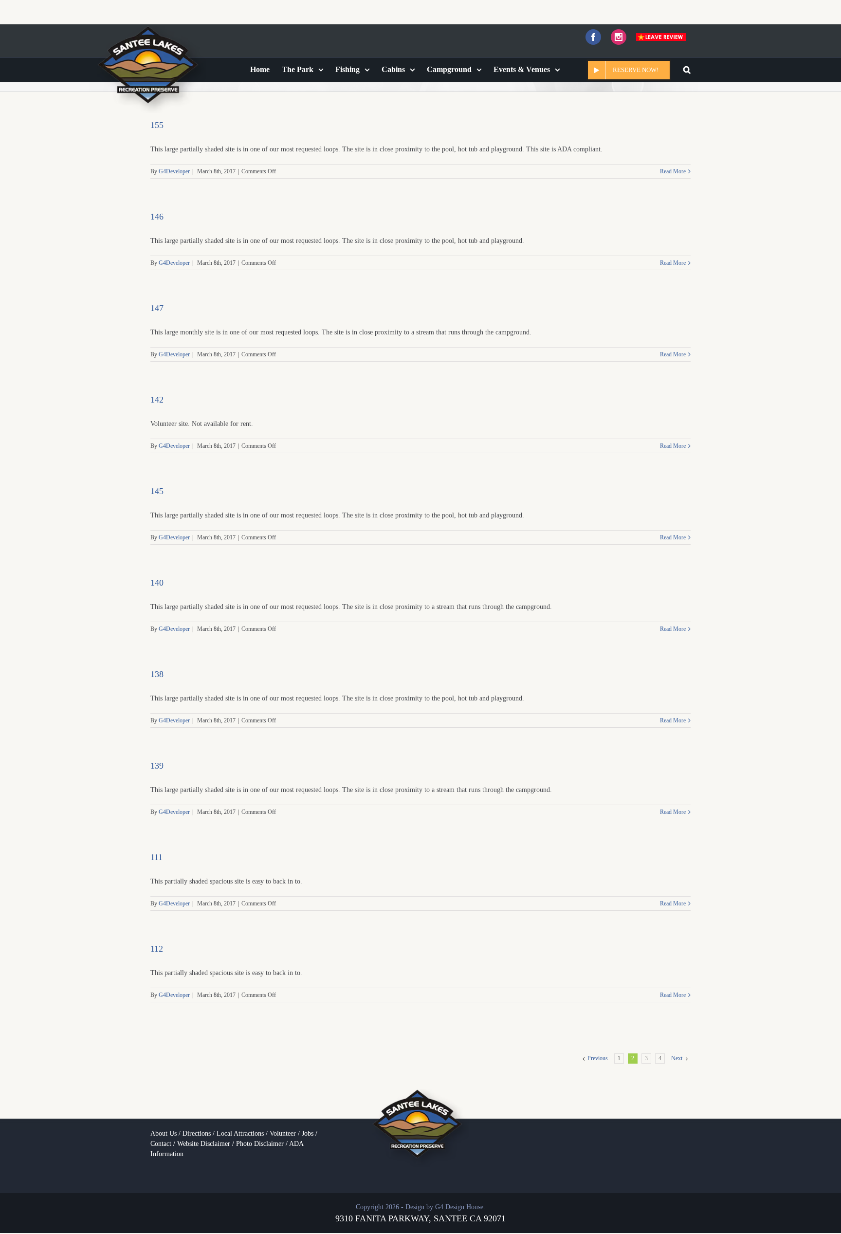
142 (157, 400)
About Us (163, 1133)
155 (157, 125)
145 (157, 491)
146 (157, 216)
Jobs (307, 1133)
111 (156, 857)
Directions (197, 1133)
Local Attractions (240, 1133)
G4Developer (174, 171)
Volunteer (283, 1133)
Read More (673, 171)
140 (157, 583)
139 (157, 766)
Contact (160, 1143)
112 (156, 949)
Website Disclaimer (203, 1143)
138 (157, 674)
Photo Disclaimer (260, 1143)
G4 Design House (459, 1207)
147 (157, 308)
